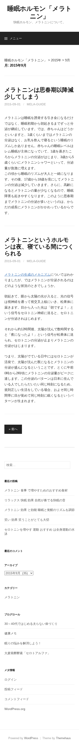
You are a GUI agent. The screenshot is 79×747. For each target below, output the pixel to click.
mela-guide (36, 104)
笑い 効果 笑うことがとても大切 (26, 519)
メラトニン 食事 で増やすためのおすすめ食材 (36, 490)
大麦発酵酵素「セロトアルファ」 (27, 653)
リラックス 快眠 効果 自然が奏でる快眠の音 (34, 500)
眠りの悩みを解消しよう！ (22, 643)
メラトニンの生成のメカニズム (27, 274)
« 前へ (13, 429)
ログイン (10, 679)
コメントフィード (16, 699)
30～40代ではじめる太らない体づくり (30, 623)
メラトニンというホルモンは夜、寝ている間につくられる (39, 246)
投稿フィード (13, 689)
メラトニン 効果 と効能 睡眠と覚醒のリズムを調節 (39, 510)
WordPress (31, 738)
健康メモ (10, 633)
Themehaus (63, 738)
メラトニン (12, 597)
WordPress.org (14, 709)
